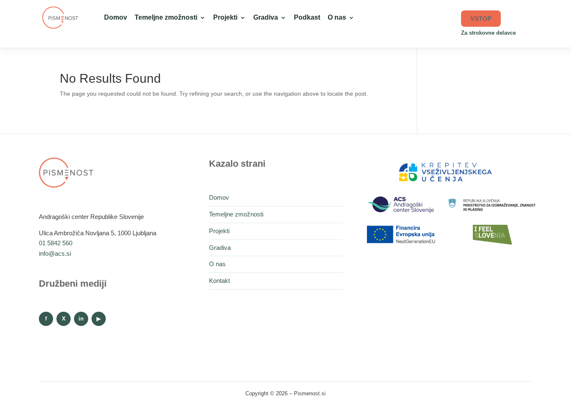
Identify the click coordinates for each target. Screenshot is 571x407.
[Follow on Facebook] (46, 319)
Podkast (307, 17)
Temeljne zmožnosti (166, 17)
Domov (115, 17)
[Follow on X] (63, 319)
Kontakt (219, 280)
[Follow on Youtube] (99, 319)
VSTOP (481, 18)
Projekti (225, 17)
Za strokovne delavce (488, 33)
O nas (337, 17)
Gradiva (265, 17)
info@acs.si (55, 253)
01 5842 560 (55, 243)
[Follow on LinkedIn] (81, 319)
